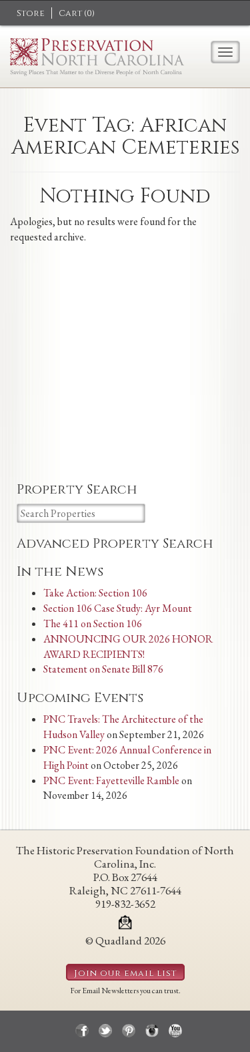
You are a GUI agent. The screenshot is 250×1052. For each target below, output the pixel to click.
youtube (175, 1030)
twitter (105, 1030)
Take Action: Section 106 (95, 593)
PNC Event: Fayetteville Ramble (111, 780)
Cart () (77, 13)
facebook (82, 1030)
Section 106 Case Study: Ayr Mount (117, 608)
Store (31, 13)
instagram (152, 1030)
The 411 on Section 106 (92, 624)
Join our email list (125, 973)
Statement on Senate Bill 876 (103, 669)
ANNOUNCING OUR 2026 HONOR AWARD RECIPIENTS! (128, 646)
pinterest (128, 1030)
